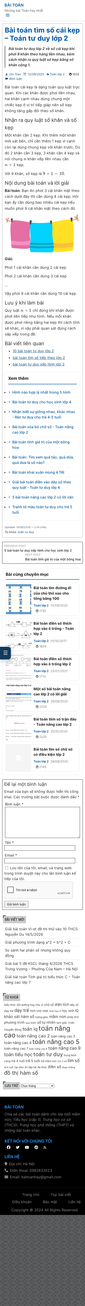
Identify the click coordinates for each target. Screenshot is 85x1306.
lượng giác (41, 1017)
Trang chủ (30, 1194)
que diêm (31, 1022)
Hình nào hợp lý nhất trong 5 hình (41, 392)
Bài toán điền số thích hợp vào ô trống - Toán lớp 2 (54, 628)
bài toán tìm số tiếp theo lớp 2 (39, 357)
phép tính (73, 1017)
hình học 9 (55, 1011)
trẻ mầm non (49, 1061)
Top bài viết (61, 1194)
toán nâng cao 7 (16, 1048)
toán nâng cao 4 (18, 1043)
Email (11, 855)
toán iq (30, 1029)
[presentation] (25, 159)
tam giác (61, 1022)
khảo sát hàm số (19, 1016)
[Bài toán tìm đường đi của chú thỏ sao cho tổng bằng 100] (18, 599)
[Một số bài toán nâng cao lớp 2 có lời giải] (18, 697)
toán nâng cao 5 (56, 1042)
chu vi (39, 1004)
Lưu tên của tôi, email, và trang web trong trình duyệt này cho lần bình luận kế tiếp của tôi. (40, 873)
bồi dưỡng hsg (25, 1004)
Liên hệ (74, 1202)
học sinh (68, 1011)
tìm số (74, 1060)
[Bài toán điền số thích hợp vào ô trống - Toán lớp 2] (18, 635)
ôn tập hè (30, 1067)
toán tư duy (26, 532)
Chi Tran (15, 74)
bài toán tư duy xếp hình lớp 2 (39, 364)
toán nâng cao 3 (63, 1036)
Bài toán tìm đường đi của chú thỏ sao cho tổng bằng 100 (52, 593)
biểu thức (10, 1004)
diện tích (62, 1004)
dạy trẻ (21, 1010)
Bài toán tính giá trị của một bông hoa (53, 559)
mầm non (57, 1016)
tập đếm (19, 1067)
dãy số (74, 1004)
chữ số (49, 1004)
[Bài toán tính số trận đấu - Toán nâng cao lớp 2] (18, 727)
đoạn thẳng (68, 1067)
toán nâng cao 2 (33, 1036)
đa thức (42, 1067)
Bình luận (15, 78)
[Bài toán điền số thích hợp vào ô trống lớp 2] (18, 667)
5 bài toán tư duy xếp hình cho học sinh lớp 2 (38, 550)
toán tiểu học (18, 1054)
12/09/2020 (36, 74)
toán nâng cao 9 (64, 1048)
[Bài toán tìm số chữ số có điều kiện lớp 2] (18, 757)
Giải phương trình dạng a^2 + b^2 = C (37, 942)
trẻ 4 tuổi (18, 1061)
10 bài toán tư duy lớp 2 (33, 351)
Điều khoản (22, 1202)
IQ (77, 1010)
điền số (54, 1067)
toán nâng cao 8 (38, 1048)
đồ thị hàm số (21, 1073)
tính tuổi (8, 1067)
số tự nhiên (46, 1022)
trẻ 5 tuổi (33, 1061)
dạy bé (8, 1011)
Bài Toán (14, 5)
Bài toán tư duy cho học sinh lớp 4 (41, 402)
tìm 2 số (62, 1061)
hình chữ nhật (39, 1011)
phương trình (14, 1022)
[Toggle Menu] (8, 16)
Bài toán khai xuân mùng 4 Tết (38, 472)
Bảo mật (50, 1202)
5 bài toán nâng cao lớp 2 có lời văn (42, 497)
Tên (9, 842)
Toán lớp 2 (57, 74)
